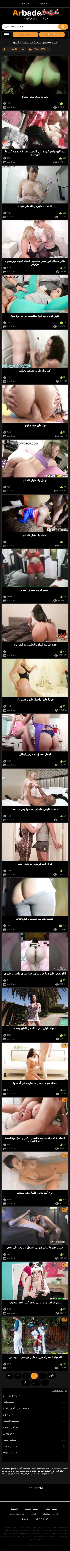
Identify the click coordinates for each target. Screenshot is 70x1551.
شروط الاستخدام (51, 1514)
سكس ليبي (34, 1402)
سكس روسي (34, 1434)
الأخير (36, 1382)
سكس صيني (34, 1440)
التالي (26, 1382)
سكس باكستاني (34, 1421)
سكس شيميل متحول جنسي (34, 1408)
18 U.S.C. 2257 (41, 1519)
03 (17, 1376)
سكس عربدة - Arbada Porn (31, 1546)
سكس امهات (34, 1446)
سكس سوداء (34, 1453)
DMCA (25, 1519)
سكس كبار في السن (34, 1396)
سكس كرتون (34, 1415)
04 (9, 1376)
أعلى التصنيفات (59, 1391)
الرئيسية (14, 1509)
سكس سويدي (34, 1427)
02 (26, 1376)
